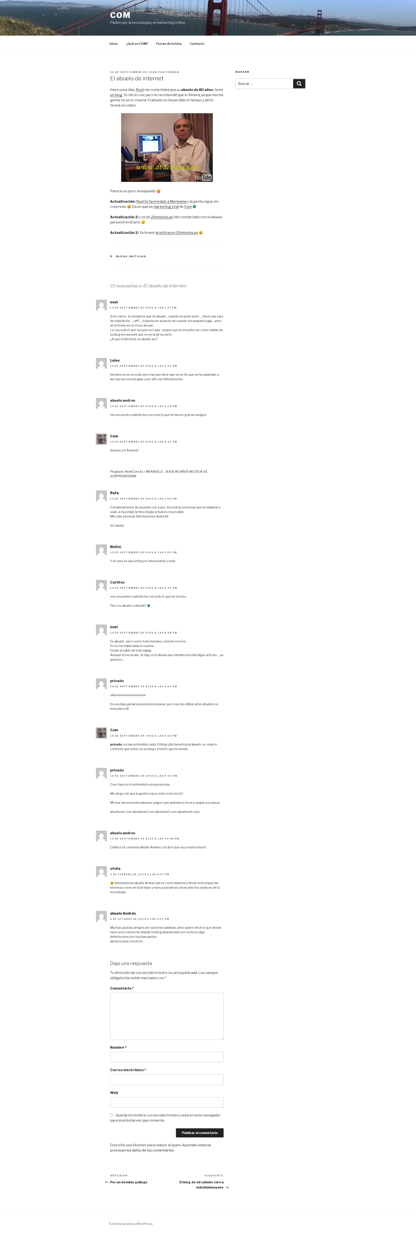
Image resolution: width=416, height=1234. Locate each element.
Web (114, 1093)
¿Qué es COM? (137, 43)
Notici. (116, 547)
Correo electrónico (128, 1070)
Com (120, 15)
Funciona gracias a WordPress (131, 1224)
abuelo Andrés (123, 913)
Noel (140, 90)
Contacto (197, 43)
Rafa (114, 493)
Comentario (122, 988)
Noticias (138, 256)
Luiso (115, 360)
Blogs (122, 256)
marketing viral (166, 207)
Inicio (114, 43)
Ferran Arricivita (169, 43)
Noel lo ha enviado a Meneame (161, 201)
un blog (116, 95)
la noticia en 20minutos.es (176, 233)
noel (114, 302)
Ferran (172, 72)
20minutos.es (162, 217)
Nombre (118, 1047)
